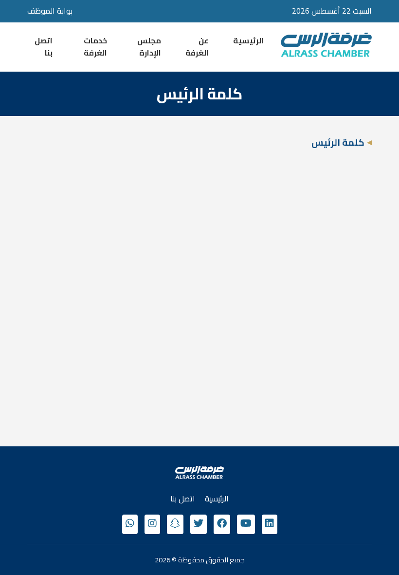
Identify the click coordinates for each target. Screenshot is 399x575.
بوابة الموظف (50, 10)
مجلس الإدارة (149, 46)
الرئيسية (248, 40)
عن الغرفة (197, 46)
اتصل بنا (44, 46)
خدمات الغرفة (95, 46)
